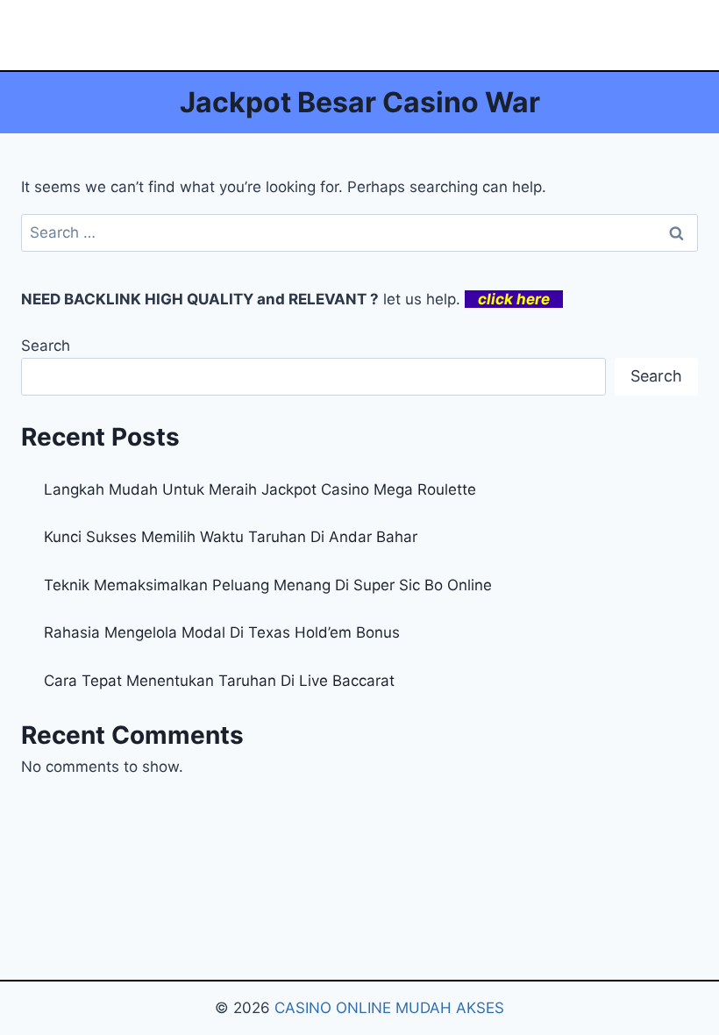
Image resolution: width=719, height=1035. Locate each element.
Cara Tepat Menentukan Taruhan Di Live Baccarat (219, 680)
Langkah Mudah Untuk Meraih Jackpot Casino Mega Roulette (260, 489)
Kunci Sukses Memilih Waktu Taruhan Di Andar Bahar (230, 537)
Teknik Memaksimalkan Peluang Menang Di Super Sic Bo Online (268, 585)
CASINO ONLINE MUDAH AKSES (389, 1008)
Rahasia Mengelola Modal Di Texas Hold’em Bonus (222, 632)
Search (45, 345)
